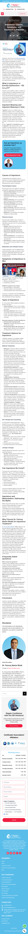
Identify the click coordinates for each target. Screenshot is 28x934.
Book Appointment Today (13, 155)
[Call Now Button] (24, 931)
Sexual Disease (15, 20)
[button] (2, 13)
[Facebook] (8, 853)
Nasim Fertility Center (14, 668)
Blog (10, 20)
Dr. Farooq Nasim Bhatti (8, 526)
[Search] (25, 693)
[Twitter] (11, 853)
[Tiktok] (20, 853)
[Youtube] (14, 853)
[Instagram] (17, 853)
